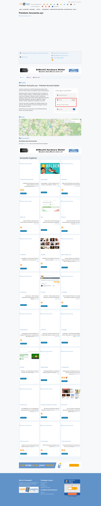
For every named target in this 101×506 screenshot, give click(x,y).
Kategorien (32, 9)
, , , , (34, 53)
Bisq (42, 217)
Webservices (24, 57)
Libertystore (23, 292)
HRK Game (64, 179)
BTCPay (22, 367)
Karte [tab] (29, 77)
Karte (22, 117)
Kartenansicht (45, 9)
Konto (74, 9)
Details (23, 83)
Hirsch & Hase (44, 441)
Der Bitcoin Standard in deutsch (49, 404)
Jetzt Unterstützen (72, 493)
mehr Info (36, 186)
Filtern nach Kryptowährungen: (36, 4)
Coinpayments (65, 367)
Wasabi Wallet (44, 367)
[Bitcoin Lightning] (23, 190)
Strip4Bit (43, 254)
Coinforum (43, 329)
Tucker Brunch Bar (66, 441)
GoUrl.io (63, 217)
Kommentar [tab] (37, 77)
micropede (64, 292)
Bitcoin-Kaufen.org (66, 254)
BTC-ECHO (64, 404)
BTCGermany (23, 404)
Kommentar (25, 138)
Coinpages (64, 329)
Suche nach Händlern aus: (35, 6)
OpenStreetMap (75, 135)
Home (20, 9)
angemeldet (26, 143)
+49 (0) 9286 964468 (58, 57)
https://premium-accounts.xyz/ (60, 53)
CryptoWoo (23, 254)
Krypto (38, 9)
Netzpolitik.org (24, 329)
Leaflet (68, 135)
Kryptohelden (44, 179)
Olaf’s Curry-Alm (24, 441)
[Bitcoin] (52, 60)
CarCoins (43, 292)
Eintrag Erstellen (68, 9)
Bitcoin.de (22, 217)
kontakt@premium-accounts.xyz (60, 55)
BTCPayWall (74, 496)
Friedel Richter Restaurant (26, 179)
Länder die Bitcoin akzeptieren (56, 9)
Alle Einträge (26, 9)
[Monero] (66, 377)
